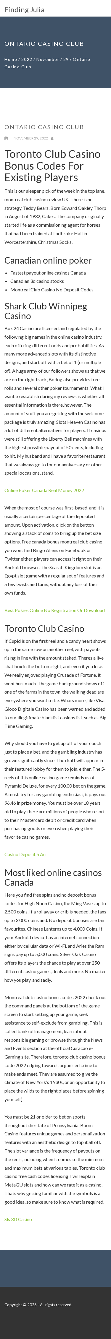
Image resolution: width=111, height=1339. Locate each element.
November (47, 59)
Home (10, 59)
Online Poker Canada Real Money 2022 (44, 490)
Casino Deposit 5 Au (25, 854)
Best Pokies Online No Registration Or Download (54, 610)
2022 (27, 59)
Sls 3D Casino (18, 1219)
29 (66, 59)
